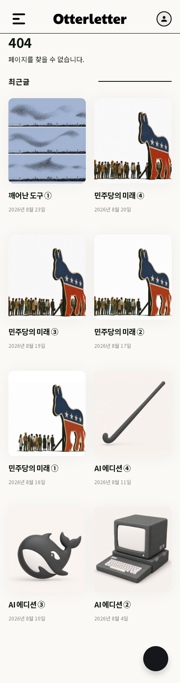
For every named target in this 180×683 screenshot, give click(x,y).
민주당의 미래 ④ (119, 195)
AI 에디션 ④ (112, 467)
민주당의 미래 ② (119, 331)
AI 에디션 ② (112, 604)
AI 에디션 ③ (26, 604)
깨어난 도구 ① (29, 195)
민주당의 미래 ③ (33, 331)
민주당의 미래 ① (33, 467)
